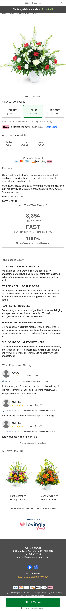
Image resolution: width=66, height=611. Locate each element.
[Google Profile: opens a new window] (36, 567)
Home (4, 13)
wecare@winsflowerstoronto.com (33, 557)
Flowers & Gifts (16, 13)
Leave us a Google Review (33, 576)
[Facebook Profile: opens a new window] (29, 567)
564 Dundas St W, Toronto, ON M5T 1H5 (33, 550)
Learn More (51, 126)
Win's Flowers (33, 3)
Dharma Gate (29, 410)
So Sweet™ (28, 381)
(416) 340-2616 (33, 553)
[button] (59, 604)
